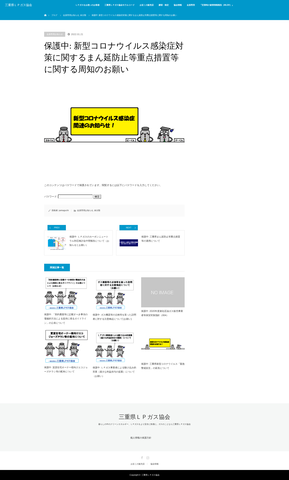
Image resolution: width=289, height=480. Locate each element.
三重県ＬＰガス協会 (18, 5)
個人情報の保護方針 (140, 437)
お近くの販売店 (147, 5)
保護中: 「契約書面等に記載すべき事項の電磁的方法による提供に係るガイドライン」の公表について (66, 318)
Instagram (147, 457)
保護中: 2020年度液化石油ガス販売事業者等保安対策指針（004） (162, 313)
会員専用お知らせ (55, 34)
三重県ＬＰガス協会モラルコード (120, 5)
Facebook (141, 457)
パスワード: (51, 196)
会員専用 (191, 5)
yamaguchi (64, 210)
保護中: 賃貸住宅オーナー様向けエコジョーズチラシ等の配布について (66, 369)
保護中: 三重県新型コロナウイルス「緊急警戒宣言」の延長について (163, 366)
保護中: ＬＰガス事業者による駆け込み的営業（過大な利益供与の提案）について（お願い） (114, 371)
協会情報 (178, 5)
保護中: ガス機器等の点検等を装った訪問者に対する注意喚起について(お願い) (114, 316)
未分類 (97, 210)
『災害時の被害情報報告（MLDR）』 (217, 5)
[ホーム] (45, 11)
